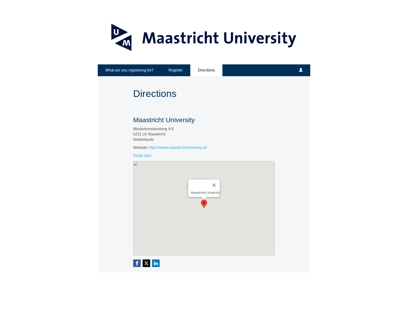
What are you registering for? (129, 70)
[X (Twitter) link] (146, 263)
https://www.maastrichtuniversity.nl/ (178, 148)
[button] (204, 204)
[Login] (300, 70)
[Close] (214, 185)
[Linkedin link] (156, 263)
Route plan (142, 156)
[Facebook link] (137, 263)
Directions (206, 70)
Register (176, 70)
